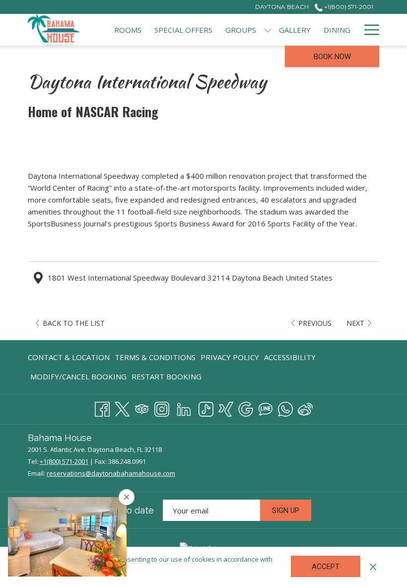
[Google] (245, 407)
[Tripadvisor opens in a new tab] (142, 407)
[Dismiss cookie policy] (373, 566)
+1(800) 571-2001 (348, 6)
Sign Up (285, 510)
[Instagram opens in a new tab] (161, 407)
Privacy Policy (230, 357)
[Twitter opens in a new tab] (122, 407)
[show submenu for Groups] (267, 30)
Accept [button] (325, 566)
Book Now (332, 56)
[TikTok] (206, 407)
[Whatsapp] (285, 407)
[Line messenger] (265, 407)
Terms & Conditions (155, 357)
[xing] (225, 407)
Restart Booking (167, 376)
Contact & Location (69, 357)
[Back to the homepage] (53, 30)
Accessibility (290, 357)
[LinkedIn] (184, 407)
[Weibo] (305, 407)
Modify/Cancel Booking (78, 376)
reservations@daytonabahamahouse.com (111, 473)
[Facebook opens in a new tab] (102, 407)
